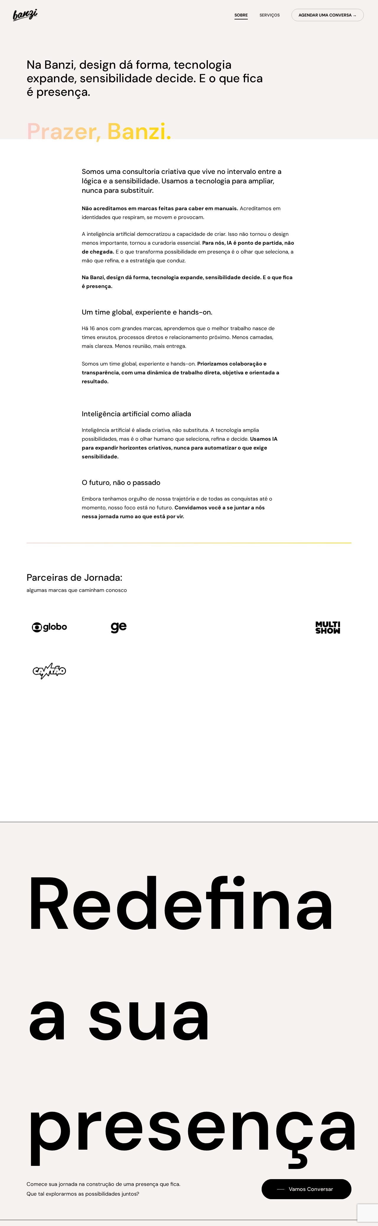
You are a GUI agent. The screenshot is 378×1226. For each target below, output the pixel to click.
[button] (306, 1189)
